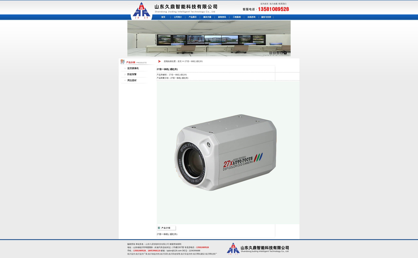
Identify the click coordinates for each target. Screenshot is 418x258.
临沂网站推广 (211, 254)
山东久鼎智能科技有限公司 (157, 244)
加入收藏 (273, 4)
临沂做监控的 (154, 254)
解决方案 (207, 17)
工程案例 (237, 17)
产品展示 (193, 17)
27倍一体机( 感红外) (194, 61)
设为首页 (264, 4)
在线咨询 (251, 17)
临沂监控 (131, 254)
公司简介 (178, 17)
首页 (163, 17)
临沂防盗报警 (174, 254)
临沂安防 (164, 254)
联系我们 (282, 4)
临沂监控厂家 (141, 254)
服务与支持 (266, 17)
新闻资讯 (222, 17)
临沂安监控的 (187, 254)
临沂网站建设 (199, 254)
